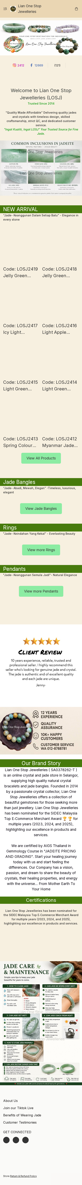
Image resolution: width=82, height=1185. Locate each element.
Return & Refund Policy (23, 1176)
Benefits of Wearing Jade (22, 1115)
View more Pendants (41, 591)
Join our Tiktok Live (18, 1108)
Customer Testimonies (20, 1122)
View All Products (41, 458)
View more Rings (41, 550)
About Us (10, 1101)
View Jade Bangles (41, 508)
